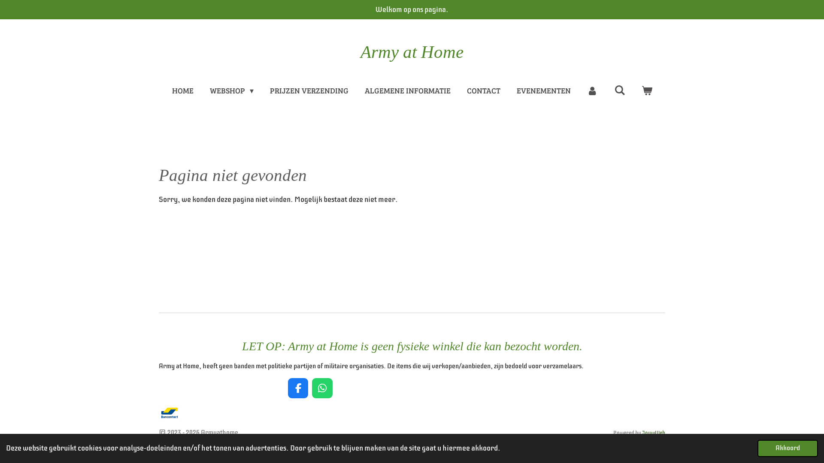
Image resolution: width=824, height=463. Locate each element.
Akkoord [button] (788, 448)
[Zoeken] (619, 90)
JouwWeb (653, 433)
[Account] (592, 91)
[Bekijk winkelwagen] (646, 91)
